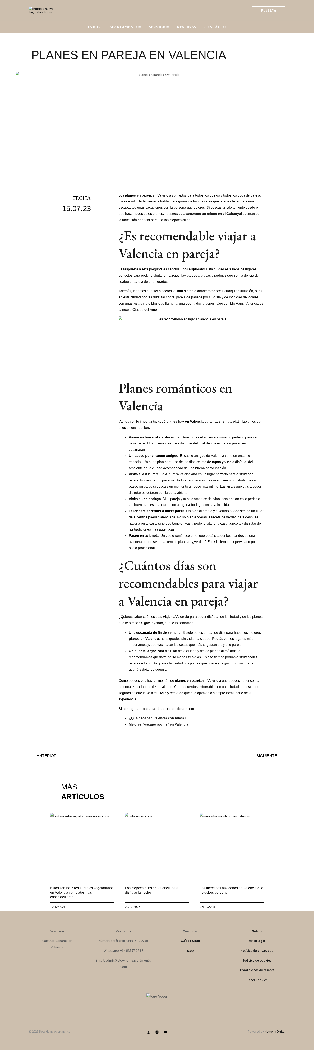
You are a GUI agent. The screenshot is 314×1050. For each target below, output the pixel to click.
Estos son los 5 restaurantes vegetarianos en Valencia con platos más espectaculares (81, 892)
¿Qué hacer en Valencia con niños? (157, 718)
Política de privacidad (257, 950)
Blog (190, 950)
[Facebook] (157, 1032)
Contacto (215, 26)
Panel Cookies (257, 980)
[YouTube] (165, 1032)
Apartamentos (125, 26)
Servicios (159, 26)
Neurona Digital (274, 1031)
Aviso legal (257, 941)
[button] (268, 10)
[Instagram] (148, 1032)
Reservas (186, 26)
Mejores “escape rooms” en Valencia (158, 724)
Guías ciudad (190, 941)
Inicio (94, 26)
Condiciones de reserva (257, 970)
